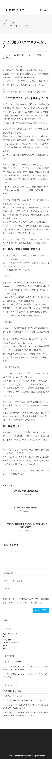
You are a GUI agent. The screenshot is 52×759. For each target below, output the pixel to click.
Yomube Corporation (23, 756)
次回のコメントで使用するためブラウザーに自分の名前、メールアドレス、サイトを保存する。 (26, 600)
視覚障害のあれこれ (10, 633)
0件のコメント (12, 58)
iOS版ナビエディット (10, 642)
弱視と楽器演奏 (8, 691)
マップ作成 (7, 639)
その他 (27, 26)
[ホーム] (3, 26)
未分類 (5, 648)
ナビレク (6, 636)
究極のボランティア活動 (12, 662)
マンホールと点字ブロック (26, 507)
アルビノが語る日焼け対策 (26, 490)
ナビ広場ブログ (13, 10)
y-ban (8, 55)
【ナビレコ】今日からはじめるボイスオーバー (20, 700)
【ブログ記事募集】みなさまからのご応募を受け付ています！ (26, 525)
